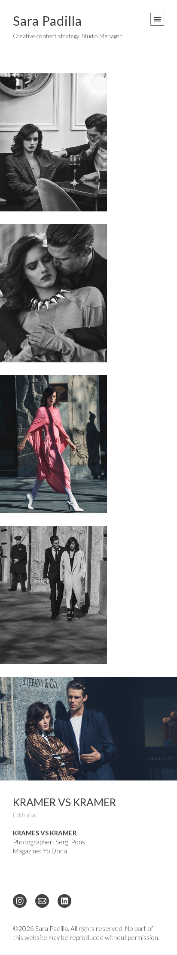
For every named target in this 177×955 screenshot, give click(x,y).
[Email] (42, 900)
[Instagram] (20, 900)
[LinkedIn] (64, 900)
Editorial (25, 815)
